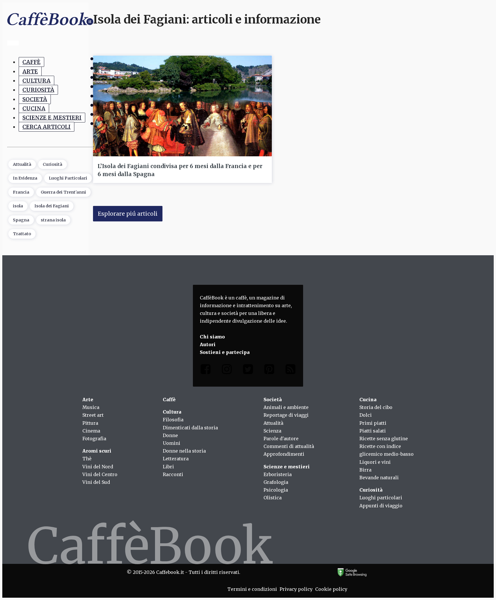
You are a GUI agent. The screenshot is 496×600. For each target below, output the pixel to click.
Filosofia (173, 419)
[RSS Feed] (290, 370)
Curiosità (38, 89)
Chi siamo (212, 337)
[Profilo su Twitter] (248, 370)
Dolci (365, 415)
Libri (168, 467)
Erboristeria (278, 474)
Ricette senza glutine (383, 438)
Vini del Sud (96, 482)
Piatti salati (372, 431)
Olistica (273, 497)
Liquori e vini (375, 462)
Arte (30, 71)
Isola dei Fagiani (51, 206)
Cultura (36, 80)
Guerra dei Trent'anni (63, 192)
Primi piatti (372, 423)
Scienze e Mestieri (52, 117)
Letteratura (176, 458)
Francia (21, 192)
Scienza (272, 431)
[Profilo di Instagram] (226, 370)
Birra (365, 470)
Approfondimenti (284, 454)
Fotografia (94, 438)
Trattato (22, 233)
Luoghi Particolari (68, 178)
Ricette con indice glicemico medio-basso (386, 450)
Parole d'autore (281, 438)
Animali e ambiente (286, 407)
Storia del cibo (375, 407)
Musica (90, 407)
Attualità (22, 164)
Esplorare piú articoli (128, 213)
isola (18, 206)
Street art (93, 415)
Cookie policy (331, 589)
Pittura (90, 423)
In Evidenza (25, 178)
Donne (170, 435)
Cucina (33, 108)
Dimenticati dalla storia (190, 427)
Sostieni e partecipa (224, 352)
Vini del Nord (97, 467)
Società (34, 99)
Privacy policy (296, 589)
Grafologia (276, 482)
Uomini (171, 443)
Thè (87, 458)
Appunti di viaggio (380, 506)
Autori (208, 344)
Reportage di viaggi (286, 415)
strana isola (53, 220)
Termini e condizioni (252, 589)
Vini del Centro (99, 474)
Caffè (31, 62)
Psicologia (276, 490)
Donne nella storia (184, 451)
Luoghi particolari (380, 497)
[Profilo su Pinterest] (269, 370)
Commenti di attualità (289, 446)
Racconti (173, 474)
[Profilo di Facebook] (205, 370)
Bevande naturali (379, 477)
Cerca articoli (46, 126)
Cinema (91, 431)
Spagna (21, 220)
